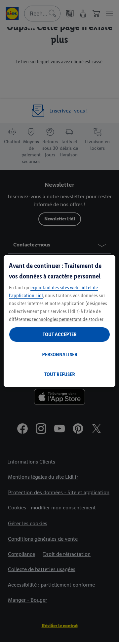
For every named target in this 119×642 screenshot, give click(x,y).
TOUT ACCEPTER (60, 334)
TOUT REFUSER (59, 374)
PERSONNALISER (59, 354)
